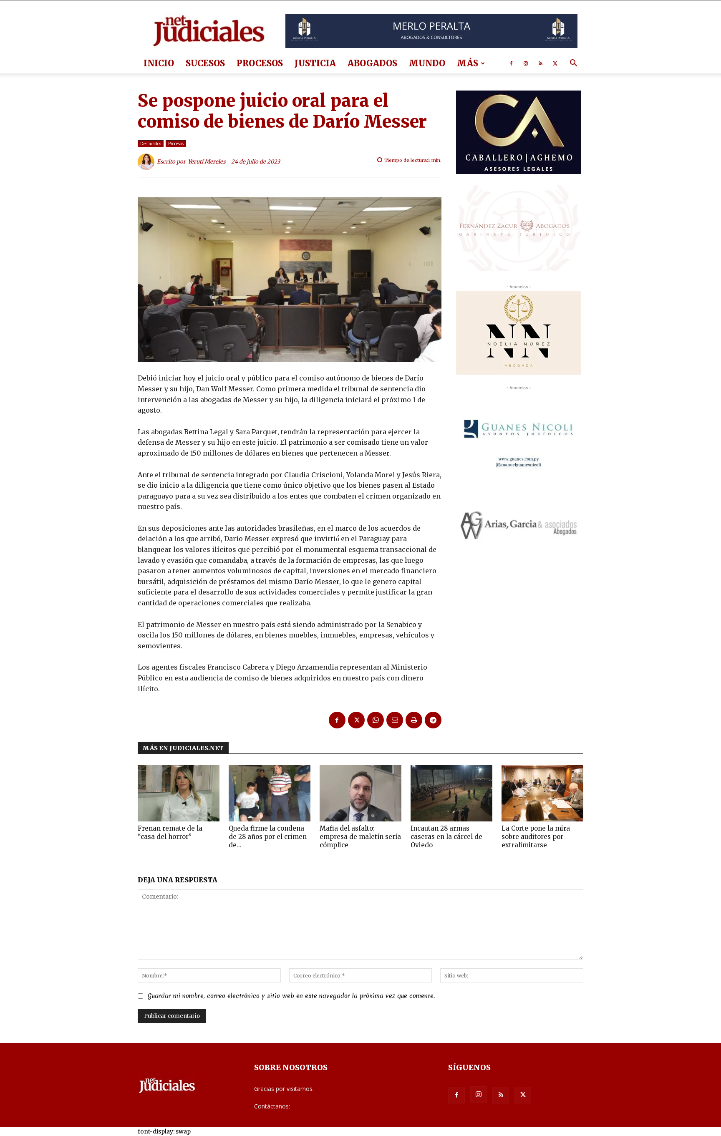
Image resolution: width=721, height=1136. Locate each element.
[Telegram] (433, 720)
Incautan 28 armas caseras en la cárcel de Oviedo (446, 836)
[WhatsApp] (375, 720)
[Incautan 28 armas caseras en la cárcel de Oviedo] (451, 793)
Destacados (150, 143)
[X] (555, 63)
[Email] (394, 720)
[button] (573, 64)
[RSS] (540, 63)
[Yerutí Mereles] (147, 162)
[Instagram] (525, 63)
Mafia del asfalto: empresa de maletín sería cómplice (360, 836)
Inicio (159, 63)
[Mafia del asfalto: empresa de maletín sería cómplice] (360, 793)
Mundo (427, 63)
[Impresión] (414, 720)
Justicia (315, 63)
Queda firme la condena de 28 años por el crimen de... (268, 836)
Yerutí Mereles (207, 161)
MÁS (467, 63)
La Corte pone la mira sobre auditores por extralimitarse (536, 836)
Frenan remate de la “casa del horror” (170, 832)
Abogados (372, 63)
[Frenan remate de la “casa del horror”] (178, 793)
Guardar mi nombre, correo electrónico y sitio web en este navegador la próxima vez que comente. (291, 996)
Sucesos (205, 63)
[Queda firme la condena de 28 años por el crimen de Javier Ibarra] (269, 793)
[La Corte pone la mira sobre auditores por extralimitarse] (542, 793)
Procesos (260, 63)
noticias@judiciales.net (322, 1106)
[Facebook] (511, 63)
